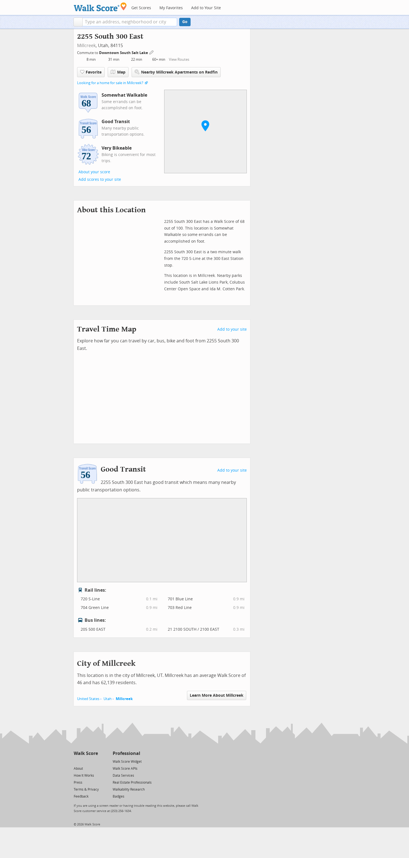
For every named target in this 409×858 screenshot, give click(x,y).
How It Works (84, 775)
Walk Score (86, 753)
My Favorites (171, 8)
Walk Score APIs (125, 769)
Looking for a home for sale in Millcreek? (110, 83)
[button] (78, 22)
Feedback (81, 796)
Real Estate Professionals (132, 782)
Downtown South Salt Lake (124, 53)
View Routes (179, 59)
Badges (118, 796)
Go (185, 22)
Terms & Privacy (86, 789)
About (78, 769)
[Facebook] (85, 761)
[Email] (94, 761)
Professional (126, 753)
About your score (94, 172)
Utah (108, 699)
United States (88, 699)
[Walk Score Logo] (100, 6)
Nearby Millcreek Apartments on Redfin (179, 72)
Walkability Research (129, 789)
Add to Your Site (206, 8)
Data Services (123, 775)
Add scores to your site (99, 179)
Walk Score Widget (127, 762)
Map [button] (121, 72)
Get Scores (141, 8)
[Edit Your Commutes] (151, 52)
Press (78, 782)
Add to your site (232, 329)
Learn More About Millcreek (216, 695)
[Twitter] (77, 761)
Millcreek (86, 45)
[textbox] (129, 22)
